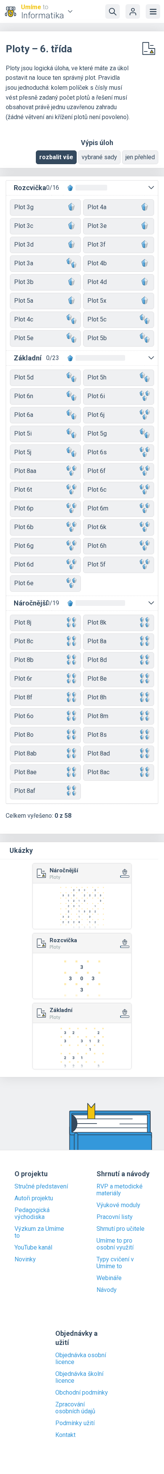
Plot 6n (23, 396)
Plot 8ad (98, 753)
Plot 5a (23, 300)
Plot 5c (96, 319)
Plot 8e (97, 678)
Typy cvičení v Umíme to (115, 1263)
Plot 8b (24, 660)
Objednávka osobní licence (80, 1359)
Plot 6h (96, 545)
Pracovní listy (114, 1217)
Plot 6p (24, 508)
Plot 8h (96, 697)
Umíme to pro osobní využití (114, 1244)
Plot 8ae (25, 772)
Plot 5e (24, 338)
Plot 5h (96, 377)
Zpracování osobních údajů (75, 1408)
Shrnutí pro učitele (120, 1228)
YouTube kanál (33, 1247)
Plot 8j (22, 622)
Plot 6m (97, 508)
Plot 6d (24, 564)
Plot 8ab (25, 753)
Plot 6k (96, 527)
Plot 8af (24, 790)
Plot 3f (96, 244)
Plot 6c (96, 489)
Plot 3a (23, 263)
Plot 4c (23, 319)
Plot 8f (23, 697)
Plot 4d (97, 282)
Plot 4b (97, 263)
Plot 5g (97, 433)
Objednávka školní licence (79, 1377)
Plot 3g (24, 207)
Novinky (25, 1259)
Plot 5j (22, 452)
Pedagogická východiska (32, 1214)
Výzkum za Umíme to (39, 1232)
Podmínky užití (75, 1423)
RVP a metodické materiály (119, 1190)
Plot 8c (23, 641)
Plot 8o (24, 734)
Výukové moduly (118, 1205)
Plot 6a (23, 414)
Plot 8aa (25, 471)
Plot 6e (24, 583)
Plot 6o (24, 716)
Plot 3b (24, 282)
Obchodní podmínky (81, 1392)
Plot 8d (97, 660)
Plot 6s (97, 452)
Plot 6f (96, 471)
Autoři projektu (33, 1198)
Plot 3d (24, 244)
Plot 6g (24, 545)
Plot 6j (96, 414)
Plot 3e (97, 225)
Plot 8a (96, 641)
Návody (106, 1290)
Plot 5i (23, 433)
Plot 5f (96, 564)
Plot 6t (23, 489)
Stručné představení (41, 1186)
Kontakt (65, 1435)
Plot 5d (24, 377)
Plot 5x (96, 300)
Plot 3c (23, 225)
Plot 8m (97, 716)
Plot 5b (97, 338)
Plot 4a (96, 207)
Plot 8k (96, 622)
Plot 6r (23, 678)
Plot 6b (24, 527)
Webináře (109, 1278)
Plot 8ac (98, 772)
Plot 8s (97, 734)
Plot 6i (96, 396)
